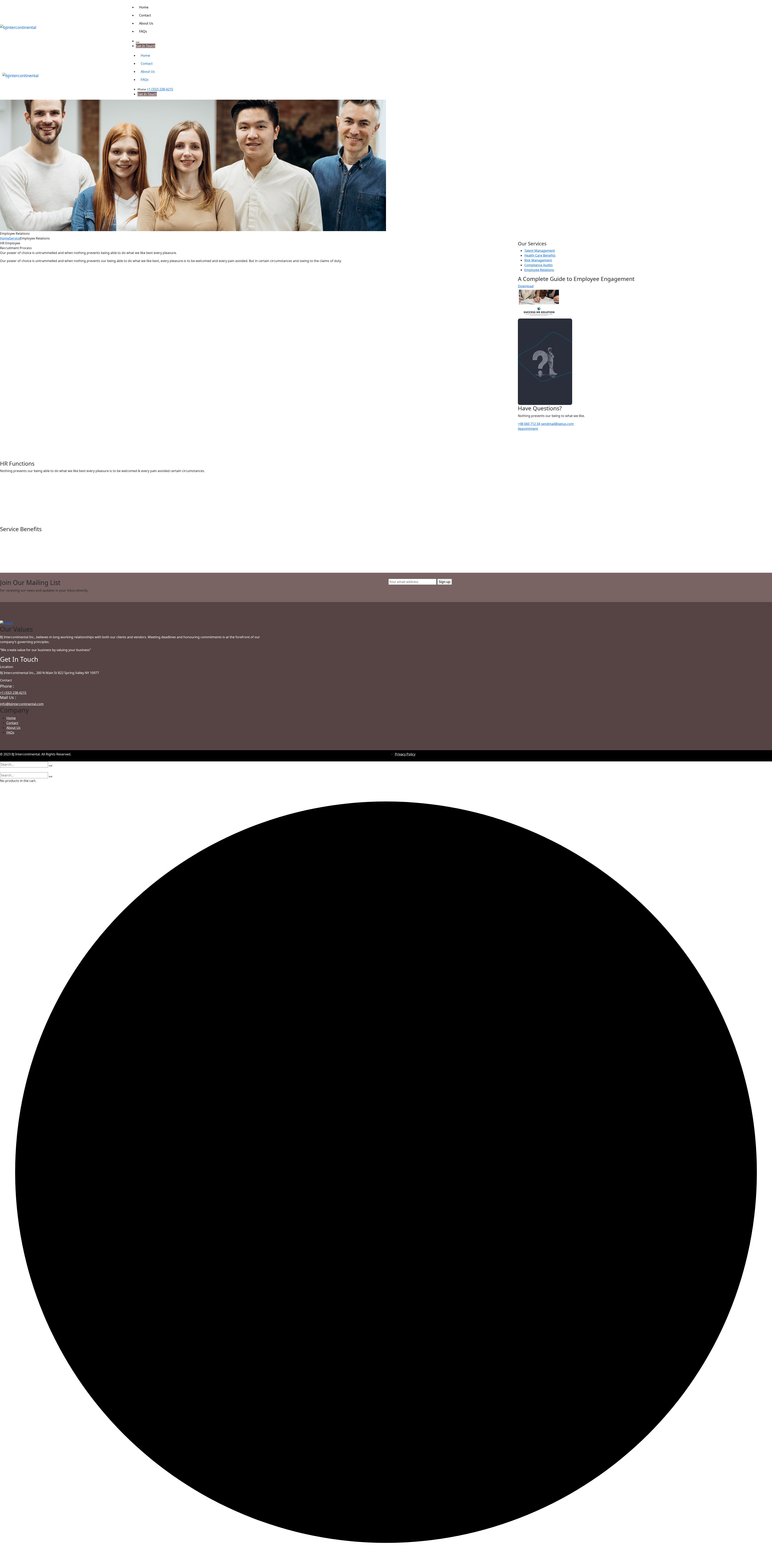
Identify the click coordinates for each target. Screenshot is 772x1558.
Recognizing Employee (29, 533)
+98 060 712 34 (529, 424)
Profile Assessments (26, 438)
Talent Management (539, 250)
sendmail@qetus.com (557, 424)
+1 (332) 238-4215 (160, 89)
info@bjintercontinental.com (22, 704)
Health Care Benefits (539, 255)
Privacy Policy (405, 754)
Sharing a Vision (21, 516)
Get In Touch (145, 46)
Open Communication (29, 500)
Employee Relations (539, 270)
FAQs (10, 732)
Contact (12, 723)
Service (14, 238)
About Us (13, 727)
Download (526, 286)
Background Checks (26, 302)
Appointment (528, 428)
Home (4, 238)
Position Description (26, 467)
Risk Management (538, 260)
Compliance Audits (538, 265)
